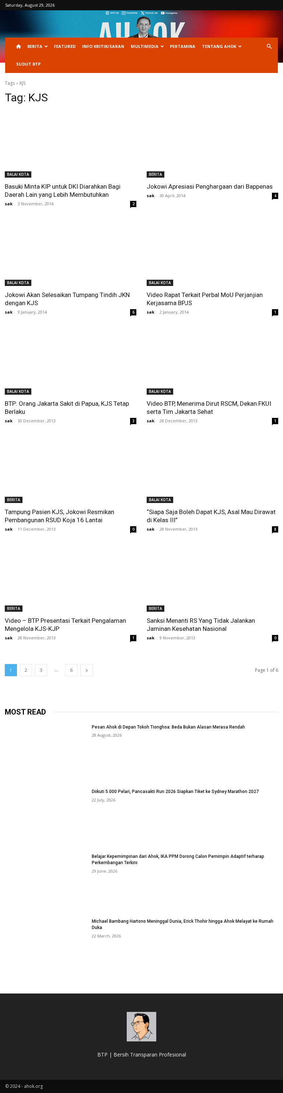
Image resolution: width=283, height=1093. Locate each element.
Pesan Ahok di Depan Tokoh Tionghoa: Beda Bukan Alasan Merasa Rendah (168, 727)
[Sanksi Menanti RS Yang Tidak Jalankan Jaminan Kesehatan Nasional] (212, 579)
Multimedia (144, 46)
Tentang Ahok (219, 46)
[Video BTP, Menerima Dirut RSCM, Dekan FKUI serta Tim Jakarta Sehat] (212, 362)
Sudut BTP (28, 64)
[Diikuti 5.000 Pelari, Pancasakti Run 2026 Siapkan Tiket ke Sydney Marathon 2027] (46, 817)
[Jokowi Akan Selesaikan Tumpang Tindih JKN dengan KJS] (70, 253)
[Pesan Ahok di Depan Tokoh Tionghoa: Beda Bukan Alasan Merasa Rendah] (46, 753)
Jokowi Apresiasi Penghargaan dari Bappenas (210, 186)
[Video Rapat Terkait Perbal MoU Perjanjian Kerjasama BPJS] (212, 253)
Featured (65, 46)
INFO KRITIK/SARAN (103, 46)
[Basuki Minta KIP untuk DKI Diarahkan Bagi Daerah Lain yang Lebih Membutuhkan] (70, 145)
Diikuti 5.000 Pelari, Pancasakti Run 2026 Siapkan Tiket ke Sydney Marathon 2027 (175, 791)
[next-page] (86, 670)
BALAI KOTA (18, 174)
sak (9, 203)
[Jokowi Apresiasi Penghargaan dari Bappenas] (212, 145)
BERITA (34, 46)
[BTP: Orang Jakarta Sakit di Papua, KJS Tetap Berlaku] (70, 362)
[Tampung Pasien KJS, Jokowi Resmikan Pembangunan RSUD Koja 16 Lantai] (70, 470)
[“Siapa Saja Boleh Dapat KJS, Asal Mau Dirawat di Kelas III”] (212, 470)
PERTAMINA (182, 46)
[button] (269, 46)
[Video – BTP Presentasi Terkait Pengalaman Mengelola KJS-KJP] (70, 579)
